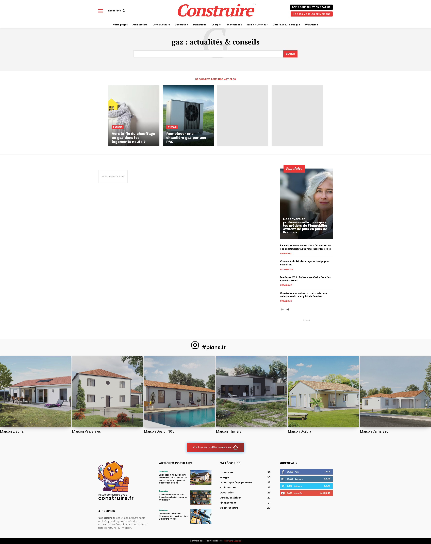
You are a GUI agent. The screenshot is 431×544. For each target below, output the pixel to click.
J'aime (327, 471)
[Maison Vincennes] (107, 391)
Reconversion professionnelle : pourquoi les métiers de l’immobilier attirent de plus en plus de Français (305, 225)
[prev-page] (282, 310)
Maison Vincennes (86, 431)
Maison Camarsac (374, 431)
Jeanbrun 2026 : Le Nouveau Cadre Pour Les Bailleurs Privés (173, 516)
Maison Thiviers (228, 431)
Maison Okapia (299, 431)
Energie (117, 127)
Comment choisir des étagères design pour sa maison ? (173, 497)
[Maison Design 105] (179, 391)
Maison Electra (12, 431)
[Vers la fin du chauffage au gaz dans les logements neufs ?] (133, 115)
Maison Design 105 (159, 431)
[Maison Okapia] (323, 391)
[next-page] (288, 310)
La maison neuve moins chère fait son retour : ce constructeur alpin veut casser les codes (305, 247)
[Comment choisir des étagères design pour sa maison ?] (200, 497)
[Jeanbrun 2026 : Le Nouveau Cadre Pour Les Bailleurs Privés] (200, 516)
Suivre (327, 478)
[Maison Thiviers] (251, 391)
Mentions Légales (232, 540)
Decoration (286, 269)
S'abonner (325, 493)
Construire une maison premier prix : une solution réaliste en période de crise (303, 294)
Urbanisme (286, 253)
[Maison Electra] (35, 391)
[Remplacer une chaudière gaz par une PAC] (188, 115)
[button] (117, 10)
